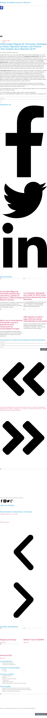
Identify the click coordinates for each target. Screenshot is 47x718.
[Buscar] (1, 101)
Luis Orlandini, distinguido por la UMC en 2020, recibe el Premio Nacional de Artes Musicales (35, 296)
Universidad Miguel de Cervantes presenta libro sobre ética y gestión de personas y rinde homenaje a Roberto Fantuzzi (12, 295)
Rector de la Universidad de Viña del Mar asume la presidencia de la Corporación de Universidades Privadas (11, 324)
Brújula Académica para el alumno (15, 2)
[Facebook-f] (1, 501)
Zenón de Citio (6, 655)
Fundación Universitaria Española (9, 508)
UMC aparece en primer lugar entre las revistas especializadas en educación (35, 319)
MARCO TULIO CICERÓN (34, 640)
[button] (23, 553)
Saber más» (2, 642)
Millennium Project (6, 507)
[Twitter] (8, 501)
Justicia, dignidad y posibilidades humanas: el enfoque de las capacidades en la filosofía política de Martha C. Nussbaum (22, 525)
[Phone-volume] (11, 501)
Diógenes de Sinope (8, 640)
